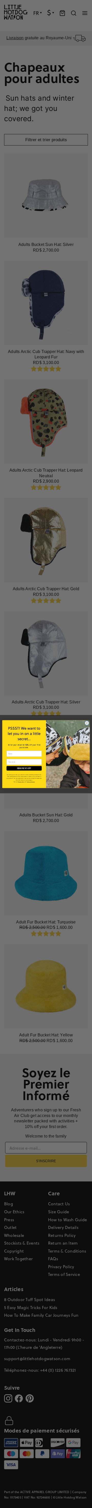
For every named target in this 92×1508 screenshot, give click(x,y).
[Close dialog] (87, 723)
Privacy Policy (21, 781)
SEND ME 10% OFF (24, 768)
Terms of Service (31, 781)
